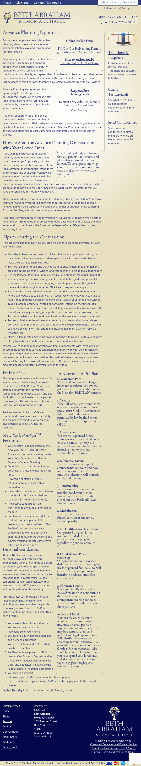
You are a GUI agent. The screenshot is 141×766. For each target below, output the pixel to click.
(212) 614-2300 (43, 732)
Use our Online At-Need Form (79, 63)
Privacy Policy (81, 763)
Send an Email (42, 736)
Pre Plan (7, 726)
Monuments (10, 736)
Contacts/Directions (47, 3)
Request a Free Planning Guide (79, 92)
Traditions (8, 742)
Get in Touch (10, 747)
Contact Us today (12, 690)
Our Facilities (10, 731)
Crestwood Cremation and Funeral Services (113, 744)
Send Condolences (122, 123)
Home (7, 3)
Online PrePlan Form (79, 41)
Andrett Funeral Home (122, 752)
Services (7, 721)
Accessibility (98, 763)
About (6, 716)
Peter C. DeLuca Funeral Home (108, 748)
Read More (77, 110)
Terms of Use (62, 763)
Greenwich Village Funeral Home (113, 740)
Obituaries (22, 3)
